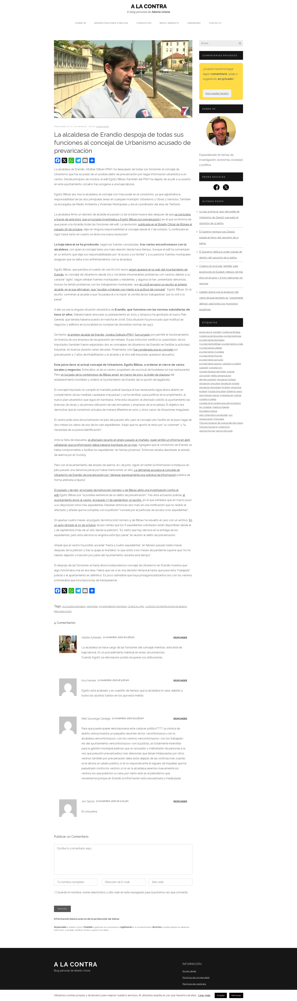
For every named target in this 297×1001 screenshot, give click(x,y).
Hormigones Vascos (209, 395)
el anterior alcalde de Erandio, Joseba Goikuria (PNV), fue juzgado (109, 334)
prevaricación (63, 611)
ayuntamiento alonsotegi (211, 340)
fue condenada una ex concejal (153, 349)
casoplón (203, 368)
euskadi (203, 391)
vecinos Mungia (207, 431)
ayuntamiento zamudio (211, 360)
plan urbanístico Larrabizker (213, 415)
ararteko (92, 606)
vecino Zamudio (224, 431)
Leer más (204, 995)
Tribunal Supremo (208, 427)
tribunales (219, 419)
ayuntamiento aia (232, 336)
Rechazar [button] (236, 995)
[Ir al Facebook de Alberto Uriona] (216, 188)
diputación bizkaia (230, 383)
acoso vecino (205, 332)
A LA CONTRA (75, 966)
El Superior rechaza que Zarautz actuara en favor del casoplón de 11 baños (219, 237)
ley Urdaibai (205, 407)
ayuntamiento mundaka (211, 352)
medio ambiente (220, 407)
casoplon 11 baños (231, 364)
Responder (180, 637)
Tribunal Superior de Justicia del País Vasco (221, 423)
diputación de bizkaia (210, 387)
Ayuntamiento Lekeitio (210, 348)
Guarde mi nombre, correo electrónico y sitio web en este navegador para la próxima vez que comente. (122, 892)
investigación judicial (230, 395)
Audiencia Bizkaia (231, 332)
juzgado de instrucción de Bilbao (166, 606)
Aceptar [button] (221, 995)
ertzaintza (236, 387)
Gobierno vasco (234, 391)
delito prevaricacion (221, 375)
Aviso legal (189, 971)
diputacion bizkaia (226, 379)
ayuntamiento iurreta (232, 344)
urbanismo (102, 126)
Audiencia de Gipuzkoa (211, 336)
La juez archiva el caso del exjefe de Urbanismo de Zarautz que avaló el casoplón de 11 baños (219, 217)
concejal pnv (136, 606)
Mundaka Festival (208, 411)
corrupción (204, 375)
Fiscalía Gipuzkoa (217, 391)
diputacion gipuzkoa (209, 383)
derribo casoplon (207, 379)
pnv (231, 415)
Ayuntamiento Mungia (210, 356)
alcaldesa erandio (74, 606)
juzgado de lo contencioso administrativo (220, 403)
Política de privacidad (196, 977)
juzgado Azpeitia (207, 399)
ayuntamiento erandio (113, 606)
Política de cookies (194, 984)
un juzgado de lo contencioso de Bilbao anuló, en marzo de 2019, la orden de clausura (115, 374)
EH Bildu (226, 387)
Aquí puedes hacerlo (217, 93)
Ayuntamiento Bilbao (210, 344)
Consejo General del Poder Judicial (216, 371)
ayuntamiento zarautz (210, 364)
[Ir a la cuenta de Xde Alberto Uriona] (226, 188)
